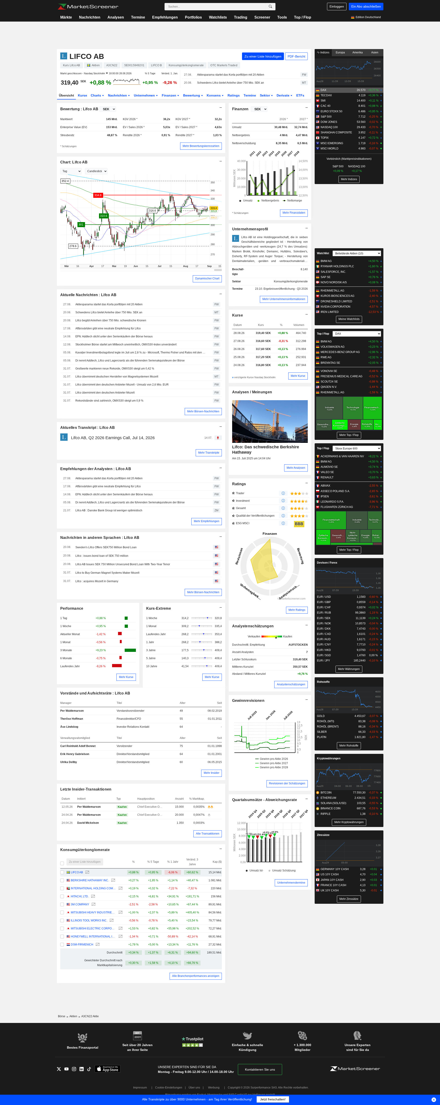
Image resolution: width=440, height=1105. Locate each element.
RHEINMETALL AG (332, 290)
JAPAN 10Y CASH (332, 880)
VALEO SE (327, 472)
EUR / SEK (323, 618)
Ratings (234, 95)
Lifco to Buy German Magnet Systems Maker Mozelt (107, 572)
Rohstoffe (323, 681)
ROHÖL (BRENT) (328, 726)
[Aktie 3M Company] (93, 904)
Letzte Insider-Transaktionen (86, 789)
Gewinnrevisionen (248, 701)
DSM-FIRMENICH (82, 944)
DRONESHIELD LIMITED (336, 301)
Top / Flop (302, 17)
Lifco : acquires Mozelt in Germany (96, 581)
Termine (138, 17)
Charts (96, 95)
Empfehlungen (165, 17)
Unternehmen (145, 95)
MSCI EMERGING (332, 143)
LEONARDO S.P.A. (332, 501)
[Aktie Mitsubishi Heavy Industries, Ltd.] (120, 912)
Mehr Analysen (296, 467)
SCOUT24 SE (329, 381)
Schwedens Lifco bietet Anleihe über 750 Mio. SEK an (230, 82)
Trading (240, 17)
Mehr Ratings (297, 610)
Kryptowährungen (328, 758)
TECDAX (326, 95)
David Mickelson (88, 822)
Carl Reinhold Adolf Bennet (78, 746)
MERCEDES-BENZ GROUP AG (340, 352)
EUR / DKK (324, 628)
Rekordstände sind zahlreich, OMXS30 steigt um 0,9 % (109, 400)
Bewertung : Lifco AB (79, 109)
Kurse (82, 95)
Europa (340, 52)
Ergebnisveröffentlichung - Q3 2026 (286, 288)
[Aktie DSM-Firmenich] (97, 944)
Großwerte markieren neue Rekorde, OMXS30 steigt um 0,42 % (114, 368)
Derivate (283, 95)
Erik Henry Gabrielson (74, 754)
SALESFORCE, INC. (333, 271)
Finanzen (169, 95)
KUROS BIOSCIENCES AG (337, 296)
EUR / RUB (324, 612)
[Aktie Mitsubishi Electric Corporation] (120, 928)
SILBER (322, 731)
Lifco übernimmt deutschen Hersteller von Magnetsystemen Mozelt (116, 376)
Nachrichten (89, 17)
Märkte (66, 17)
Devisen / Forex (327, 562)
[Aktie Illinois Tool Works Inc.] (111, 920)
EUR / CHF (324, 607)
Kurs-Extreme (158, 608)
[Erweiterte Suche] (270, 6)
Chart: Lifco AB (74, 162)
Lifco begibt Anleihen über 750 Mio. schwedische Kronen (110, 320)
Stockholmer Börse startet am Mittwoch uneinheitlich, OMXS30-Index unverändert (125, 344)
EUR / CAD (324, 634)
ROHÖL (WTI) (325, 721)
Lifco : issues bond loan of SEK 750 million (101, 555)
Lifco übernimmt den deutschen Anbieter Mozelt (105, 392)
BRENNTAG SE (330, 362)
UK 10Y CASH (330, 890)
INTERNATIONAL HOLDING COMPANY (93, 888)
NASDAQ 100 (329, 127)
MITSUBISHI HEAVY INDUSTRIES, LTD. (93, 912)
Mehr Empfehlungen (206, 521)
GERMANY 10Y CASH (335, 869)
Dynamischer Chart (207, 278)
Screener (262, 17)
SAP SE (325, 277)
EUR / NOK (324, 623)
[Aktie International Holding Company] (120, 888)
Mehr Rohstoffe (348, 745)
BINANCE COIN (331, 808)
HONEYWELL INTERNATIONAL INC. (93, 936)
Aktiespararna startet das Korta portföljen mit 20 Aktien (230, 74)
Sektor (265, 95)
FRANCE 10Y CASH (333, 885)
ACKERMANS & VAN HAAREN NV (342, 456)
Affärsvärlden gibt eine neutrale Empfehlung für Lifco (108, 328)
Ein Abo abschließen (366, 6)
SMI (323, 100)
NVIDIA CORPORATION (335, 306)
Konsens (214, 95)
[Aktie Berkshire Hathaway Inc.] (112, 880)
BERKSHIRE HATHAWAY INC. (90, 880)
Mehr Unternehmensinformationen (283, 299)
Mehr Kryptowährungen (349, 822)
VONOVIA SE (329, 371)
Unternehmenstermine (291, 882)
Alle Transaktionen (207, 833)
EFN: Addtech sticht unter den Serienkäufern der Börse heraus (114, 336)
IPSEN (325, 496)
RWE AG (326, 357)
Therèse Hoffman (71, 718)
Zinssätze (323, 835)
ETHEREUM (328, 797)
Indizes (324, 52)
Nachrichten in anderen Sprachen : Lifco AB (100, 538)
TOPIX (325, 137)
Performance (71, 608)
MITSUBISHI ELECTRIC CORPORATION (93, 928)
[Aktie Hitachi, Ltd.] (92, 896)
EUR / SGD (324, 655)
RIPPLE (325, 814)
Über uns (194, 1087)
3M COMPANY (80, 904)
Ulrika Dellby (68, 762)
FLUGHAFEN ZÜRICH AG (337, 507)
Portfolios (193, 17)
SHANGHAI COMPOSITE (336, 132)
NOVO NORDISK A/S (334, 282)
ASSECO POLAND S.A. (335, 491)
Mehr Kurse (126, 677)
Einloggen (337, 6)
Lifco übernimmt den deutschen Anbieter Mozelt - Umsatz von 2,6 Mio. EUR (122, 384)
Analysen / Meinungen (252, 392)
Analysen (115, 17)
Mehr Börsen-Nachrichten (203, 411)
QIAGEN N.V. (329, 387)
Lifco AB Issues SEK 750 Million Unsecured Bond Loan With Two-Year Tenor (122, 564)
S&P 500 (326, 116)
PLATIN (321, 737)
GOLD (321, 716)
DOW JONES (329, 122)
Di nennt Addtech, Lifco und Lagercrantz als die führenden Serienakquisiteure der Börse (130, 360)
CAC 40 (325, 105)
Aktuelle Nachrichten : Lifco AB (88, 295)
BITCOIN (326, 792)
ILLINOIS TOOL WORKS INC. (89, 920)
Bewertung (192, 95)
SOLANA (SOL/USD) (333, 803)
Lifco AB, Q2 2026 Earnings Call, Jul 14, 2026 (113, 437)
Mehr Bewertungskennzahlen (201, 146)
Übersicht (66, 95)
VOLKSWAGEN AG (332, 346)
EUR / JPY (323, 660)
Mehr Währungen (349, 669)
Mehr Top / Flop (349, 435)
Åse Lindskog (69, 726)
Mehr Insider (211, 772)
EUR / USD (324, 596)
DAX (323, 90)
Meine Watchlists (349, 319)
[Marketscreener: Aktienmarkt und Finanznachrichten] (88, 6)
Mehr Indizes (349, 179)
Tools (282, 17)
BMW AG (326, 261)
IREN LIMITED (330, 312)
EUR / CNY (324, 644)
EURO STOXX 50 (331, 111)
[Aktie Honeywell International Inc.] (120, 936)
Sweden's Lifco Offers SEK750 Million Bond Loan (106, 547)
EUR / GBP (324, 602)
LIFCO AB (77, 872)
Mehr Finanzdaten (294, 212)
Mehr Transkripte (208, 452)
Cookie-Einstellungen (168, 1087)
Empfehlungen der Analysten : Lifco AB (95, 469)
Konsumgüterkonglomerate (85, 850)
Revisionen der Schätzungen (287, 783)
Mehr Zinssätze (348, 899)
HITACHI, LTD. (80, 896)
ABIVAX (325, 485)
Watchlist (323, 253)
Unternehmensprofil (250, 229)
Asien (374, 52)
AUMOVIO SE (329, 466)
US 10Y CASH (330, 874)
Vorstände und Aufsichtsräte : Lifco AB (95, 693)
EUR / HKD (324, 650)
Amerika (357, 52)
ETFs (300, 95)
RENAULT (327, 477)
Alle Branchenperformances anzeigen (195, 976)
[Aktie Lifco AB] (86, 872)
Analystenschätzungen (253, 626)
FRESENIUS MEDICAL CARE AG (341, 376)
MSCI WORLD (329, 148)
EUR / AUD (324, 639)
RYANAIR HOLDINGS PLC (337, 266)
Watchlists (218, 17)
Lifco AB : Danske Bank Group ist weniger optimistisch (108, 510)
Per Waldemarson (72, 710)
